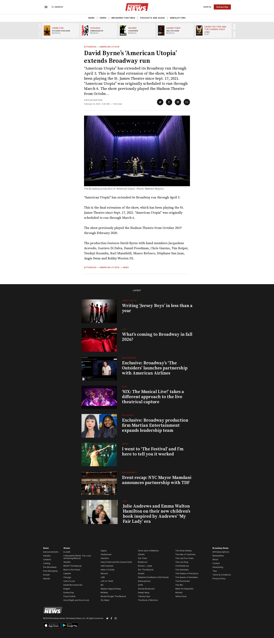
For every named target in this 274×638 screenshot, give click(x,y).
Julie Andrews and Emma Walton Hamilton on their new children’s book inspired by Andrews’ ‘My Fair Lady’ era (156, 513)
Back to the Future (71, 569)
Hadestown (106, 554)
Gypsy (104, 550)
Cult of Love (69, 581)
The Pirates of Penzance (186, 573)
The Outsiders (182, 569)
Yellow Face (180, 596)
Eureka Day (68, 592)
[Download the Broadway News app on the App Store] (51, 625)
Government (129, 472)
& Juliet (66, 552)
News (91, 18)
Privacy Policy (218, 578)
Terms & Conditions (221, 575)
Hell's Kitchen (107, 566)
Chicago (67, 577)
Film (124, 386)
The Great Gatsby (183, 550)
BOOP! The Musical (72, 566)
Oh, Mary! (105, 600)
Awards (46, 578)
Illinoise (104, 573)
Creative (47, 559)
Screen (46, 575)
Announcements (50, 552)
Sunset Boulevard (146, 589)
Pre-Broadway (50, 567)
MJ (102, 585)
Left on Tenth (107, 581)
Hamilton (105, 558)
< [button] (39, 30)
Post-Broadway (50, 571)
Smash (141, 573)
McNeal (104, 592)
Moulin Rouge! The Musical (113, 596)
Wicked (178, 592)
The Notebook (182, 566)
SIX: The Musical (145, 569)
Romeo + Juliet (145, 566)
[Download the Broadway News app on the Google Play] (70, 625)
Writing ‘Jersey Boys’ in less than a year (157, 308)
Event (125, 444)
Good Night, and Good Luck (76, 600)
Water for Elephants (184, 589)
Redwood (142, 562)
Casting (46, 563)
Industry (47, 555)
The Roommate (182, 581)
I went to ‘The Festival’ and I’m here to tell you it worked (152, 451)
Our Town (142, 558)
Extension (90, 47)
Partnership (129, 358)
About (215, 559)
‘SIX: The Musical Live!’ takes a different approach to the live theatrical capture (153, 397)
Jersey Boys (129, 300)
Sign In (207, 7)
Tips (214, 571)
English (66, 589)
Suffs (140, 585)
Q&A (125, 501)
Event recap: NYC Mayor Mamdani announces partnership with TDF (156, 480)
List (124, 329)
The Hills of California (185, 554)
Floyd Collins (69, 596)
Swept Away (143, 592)
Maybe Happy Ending (111, 589)
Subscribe (222, 7)
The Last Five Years (184, 558)
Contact (216, 563)
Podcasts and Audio (152, 18)
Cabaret (67, 573)
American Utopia (109, 47)
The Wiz (179, 585)
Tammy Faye (144, 596)
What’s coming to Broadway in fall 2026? (157, 337)
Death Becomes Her (72, 585)
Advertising (217, 567)
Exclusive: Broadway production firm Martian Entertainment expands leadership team (155, 425)
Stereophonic (144, 581)
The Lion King (181, 562)
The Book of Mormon (148, 600)
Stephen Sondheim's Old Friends (153, 577)
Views (103, 18)
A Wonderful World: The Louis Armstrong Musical (77, 556)
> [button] (234, 30)
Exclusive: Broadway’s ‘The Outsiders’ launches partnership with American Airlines (155, 368)
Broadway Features (123, 18)
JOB (103, 577)
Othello (141, 554)
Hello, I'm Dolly (107, 569)
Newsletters (178, 18)
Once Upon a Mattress (148, 550)
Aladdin (66, 562)
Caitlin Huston (93, 100)
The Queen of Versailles (186, 577)
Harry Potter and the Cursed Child (116, 562)
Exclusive (128, 415)
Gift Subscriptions (220, 552)
